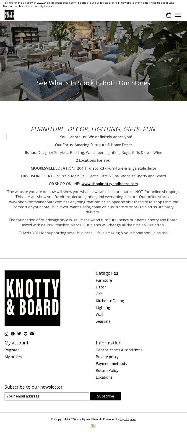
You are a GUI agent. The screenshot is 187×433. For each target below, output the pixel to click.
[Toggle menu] (177, 14)
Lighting (103, 307)
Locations (104, 377)
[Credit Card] (93, 426)
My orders (13, 356)
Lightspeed (128, 419)
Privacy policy (107, 356)
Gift (99, 293)
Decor (101, 287)
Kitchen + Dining (110, 300)
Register (12, 349)
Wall (99, 314)
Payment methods (111, 363)
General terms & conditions (119, 349)
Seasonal (103, 321)
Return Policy (107, 370)
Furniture (104, 280)
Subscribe (105, 396)
